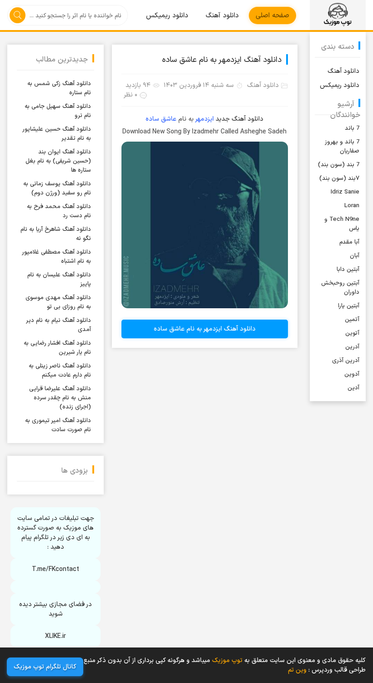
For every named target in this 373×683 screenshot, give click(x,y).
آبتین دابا (348, 269)
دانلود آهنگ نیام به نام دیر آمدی (58, 325)
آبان (354, 255)
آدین (353, 387)
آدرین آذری (345, 360)
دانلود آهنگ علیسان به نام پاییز (59, 279)
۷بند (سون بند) (339, 178)
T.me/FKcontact (55, 569)
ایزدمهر (205, 119)
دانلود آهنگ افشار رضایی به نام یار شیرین (57, 348)
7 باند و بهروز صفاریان (342, 147)
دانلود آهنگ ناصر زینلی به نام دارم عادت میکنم (60, 371)
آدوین (351, 374)
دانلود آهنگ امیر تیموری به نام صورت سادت (58, 425)
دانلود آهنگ (222, 15)
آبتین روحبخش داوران (340, 288)
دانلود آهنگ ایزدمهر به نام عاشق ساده (222, 60)
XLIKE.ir (55, 636)
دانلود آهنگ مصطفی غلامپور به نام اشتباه (56, 257)
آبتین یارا (348, 306)
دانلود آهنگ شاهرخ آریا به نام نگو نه (55, 234)
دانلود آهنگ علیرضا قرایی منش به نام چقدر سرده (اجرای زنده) (60, 398)
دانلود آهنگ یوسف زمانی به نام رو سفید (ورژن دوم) (57, 188)
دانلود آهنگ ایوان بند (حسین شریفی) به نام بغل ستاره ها (58, 161)
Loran (351, 205)
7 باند (352, 128)
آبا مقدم (349, 242)
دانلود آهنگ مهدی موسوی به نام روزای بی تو (58, 302)
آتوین (352, 333)
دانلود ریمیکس (167, 15)
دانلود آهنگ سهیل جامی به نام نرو (58, 111)
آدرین (352, 347)
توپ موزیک (338, 15)
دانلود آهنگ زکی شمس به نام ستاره (59, 88)
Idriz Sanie (345, 192)
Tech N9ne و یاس (341, 224)
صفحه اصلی (272, 15)
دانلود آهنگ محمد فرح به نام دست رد (59, 211)
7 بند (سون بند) (338, 164)
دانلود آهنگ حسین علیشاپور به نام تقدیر (57, 134)
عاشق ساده (161, 119)
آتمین (352, 319)
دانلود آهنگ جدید (239, 119)
